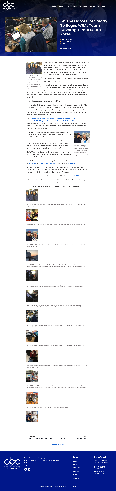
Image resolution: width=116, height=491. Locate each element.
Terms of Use (44, 489)
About (61, 6)
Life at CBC (72, 6)
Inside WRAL (74, 176)
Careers (83, 6)
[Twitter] (25, 469)
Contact (101, 6)
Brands (53, 6)
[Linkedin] (29, 469)
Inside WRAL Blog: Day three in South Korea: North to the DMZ (52, 121)
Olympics (71, 163)
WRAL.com (32, 163)
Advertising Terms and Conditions (66, 489)
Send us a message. (103, 462)
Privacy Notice (53, 489)
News (92, 6)
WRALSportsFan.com (48, 163)
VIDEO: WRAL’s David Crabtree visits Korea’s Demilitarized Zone (53, 118)
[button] (110, 6)
